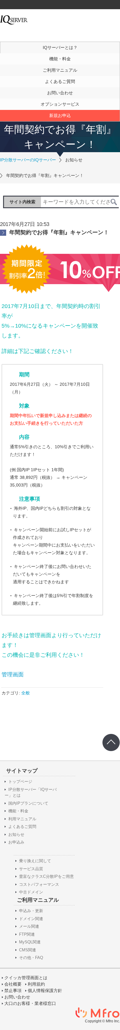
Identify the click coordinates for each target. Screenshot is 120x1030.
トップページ (20, 781)
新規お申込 (60, 115)
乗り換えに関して (35, 861)
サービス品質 (31, 868)
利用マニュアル (22, 819)
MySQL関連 (30, 942)
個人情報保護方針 (45, 990)
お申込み (16, 842)
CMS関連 (27, 950)
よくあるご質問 (60, 81)
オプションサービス (60, 104)
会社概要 (13, 984)
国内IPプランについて (28, 803)
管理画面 (13, 674)
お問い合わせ (60, 92)
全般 (25, 692)
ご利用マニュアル (60, 70)
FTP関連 (27, 934)
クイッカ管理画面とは (25, 977)
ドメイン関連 (31, 918)
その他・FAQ (31, 957)
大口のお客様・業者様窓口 (30, 1003)
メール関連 (29, 926)
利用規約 (36, 984)
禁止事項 (13, 990)
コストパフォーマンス (39, 884)
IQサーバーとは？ (60, 47)
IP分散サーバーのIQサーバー (28, 159)
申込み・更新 (31, 910)
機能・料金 (60, 58)
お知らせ (16, 834)
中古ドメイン (31, 892)
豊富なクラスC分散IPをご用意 (46, 876)
